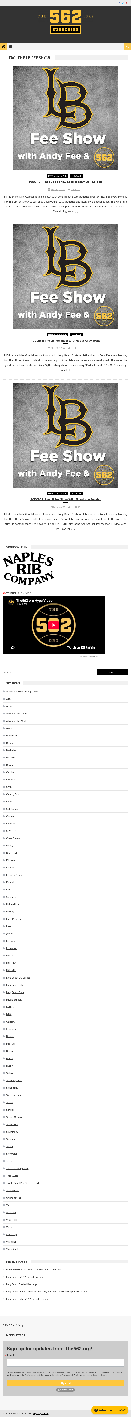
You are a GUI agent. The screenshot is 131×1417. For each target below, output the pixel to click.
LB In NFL (11, 970)
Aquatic (10, 706)
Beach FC (11, 757)
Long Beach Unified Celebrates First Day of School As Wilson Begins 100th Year (46, 1291)
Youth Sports (12, 1249)
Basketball (11, 750)
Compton (11, 823)
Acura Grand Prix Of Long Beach (22, 691)
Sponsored (12, 1124)
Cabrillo (10, 772)
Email (10, 1355)
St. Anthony (12, 1131)
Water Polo (12, 1219)
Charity (9, 801)
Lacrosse (11, 941)
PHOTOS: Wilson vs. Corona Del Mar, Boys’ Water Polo (33, 1269)
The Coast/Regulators (17, 1168)
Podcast (76, 175)
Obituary (10, 1021)
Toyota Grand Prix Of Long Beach (23, 1183)
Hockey (10, 911)
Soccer (9, 1102)
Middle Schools (14, 999)
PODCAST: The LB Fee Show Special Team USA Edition (65, 182)
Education (11, 860)
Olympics (11, 1029)
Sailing (9, 1073)
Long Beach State (57, 175)
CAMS (9, 787)
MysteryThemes (40, 1413)
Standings (11, 1139)
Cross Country (13, 838)
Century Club (12, 794)
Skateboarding (13, 1095)
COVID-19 (11, 831)
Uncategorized (13, 1197)
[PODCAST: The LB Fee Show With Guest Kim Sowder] (65, 435)
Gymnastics (12, 897)
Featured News (14, 875)
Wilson (9, 1227)
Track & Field (12, 1190)
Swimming (11, 1153)
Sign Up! (66, 1383)
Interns (10, 926)
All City (9, 699)
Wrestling (11, 1241)
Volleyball (11, 1212)
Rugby (9, 1065)
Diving (9, 845)
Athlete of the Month (16, 713)
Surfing (9, 1146)
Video (9, 1205)
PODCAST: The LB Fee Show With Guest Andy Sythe (65, 340)
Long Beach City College (18, 977)
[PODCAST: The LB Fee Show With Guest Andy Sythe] (65, 276)
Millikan (10, 1007)
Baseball (10, 743)
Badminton (12, 735)
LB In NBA (11, 963)
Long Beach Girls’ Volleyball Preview (24, 1277)
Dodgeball (11, 853)
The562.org (12, 1175)
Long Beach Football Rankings (21, 1284)
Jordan (9, 933)
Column (10, 816)
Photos (10, 1036)
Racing (9, 1051)
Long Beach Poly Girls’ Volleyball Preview (27, 1299)
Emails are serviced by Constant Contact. (91, 1374)
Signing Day (12, 1087)
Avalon (9, 728)
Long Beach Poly (14, 985)
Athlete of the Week (16, 721)
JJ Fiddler (75, 189)
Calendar (10, 779)
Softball (10, 1109)
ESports (10, 867)
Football (10, 882)
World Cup (11, 1234)
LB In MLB (11, 955)
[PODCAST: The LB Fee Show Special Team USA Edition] (65, 118)
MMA (8, 1014)
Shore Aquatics (14, 1080)
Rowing (10, 1058)
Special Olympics (15, 1117)
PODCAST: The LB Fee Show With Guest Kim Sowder (65, 499)
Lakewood (11, 948)
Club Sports (12, 809)
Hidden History (14, 904)
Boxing (9, 765)
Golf (8, 889)
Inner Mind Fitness (15, 919)
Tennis (9, 1161)
